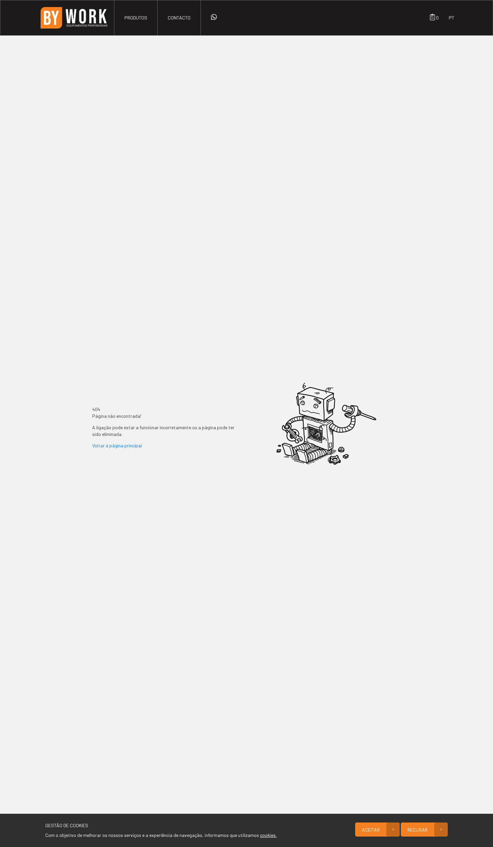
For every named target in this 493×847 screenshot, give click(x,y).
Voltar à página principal (117, 445)
